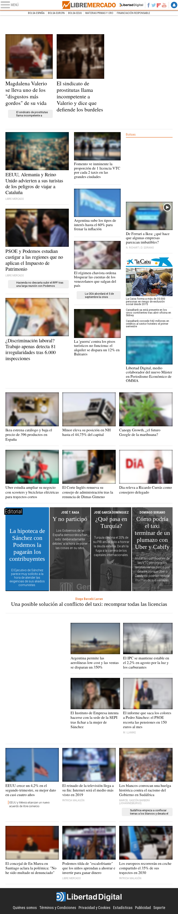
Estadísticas (123, 908)
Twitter (153, 5)
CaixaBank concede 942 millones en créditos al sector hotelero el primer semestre (147, 323)
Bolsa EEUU (75, 13)
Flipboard (159, 5)
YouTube (164, 5)
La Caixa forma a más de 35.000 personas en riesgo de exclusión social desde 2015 (145, 301)
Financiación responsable (133, 13)
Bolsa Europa (56, 13)
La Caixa (149, 262)
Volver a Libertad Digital (130, 5)
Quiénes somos (25, 908)
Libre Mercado (89, 5)
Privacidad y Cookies (94, 908)
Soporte (159, 908)
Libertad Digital (89, 897)
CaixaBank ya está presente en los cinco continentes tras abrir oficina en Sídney (148, 312)
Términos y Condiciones (57, 908)
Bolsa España (36, 13)
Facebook (148, 5)
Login (174, 5)
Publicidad (143, 908)
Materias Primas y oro (99, 13)
